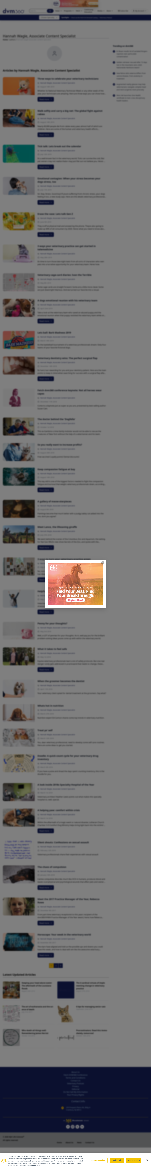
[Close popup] (102, 562)
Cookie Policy (34, 1165)
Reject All (117, 1160)
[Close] (147, 1160)
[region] (75, 1160)
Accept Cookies (134, 1160)
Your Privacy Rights (98, 1160)
